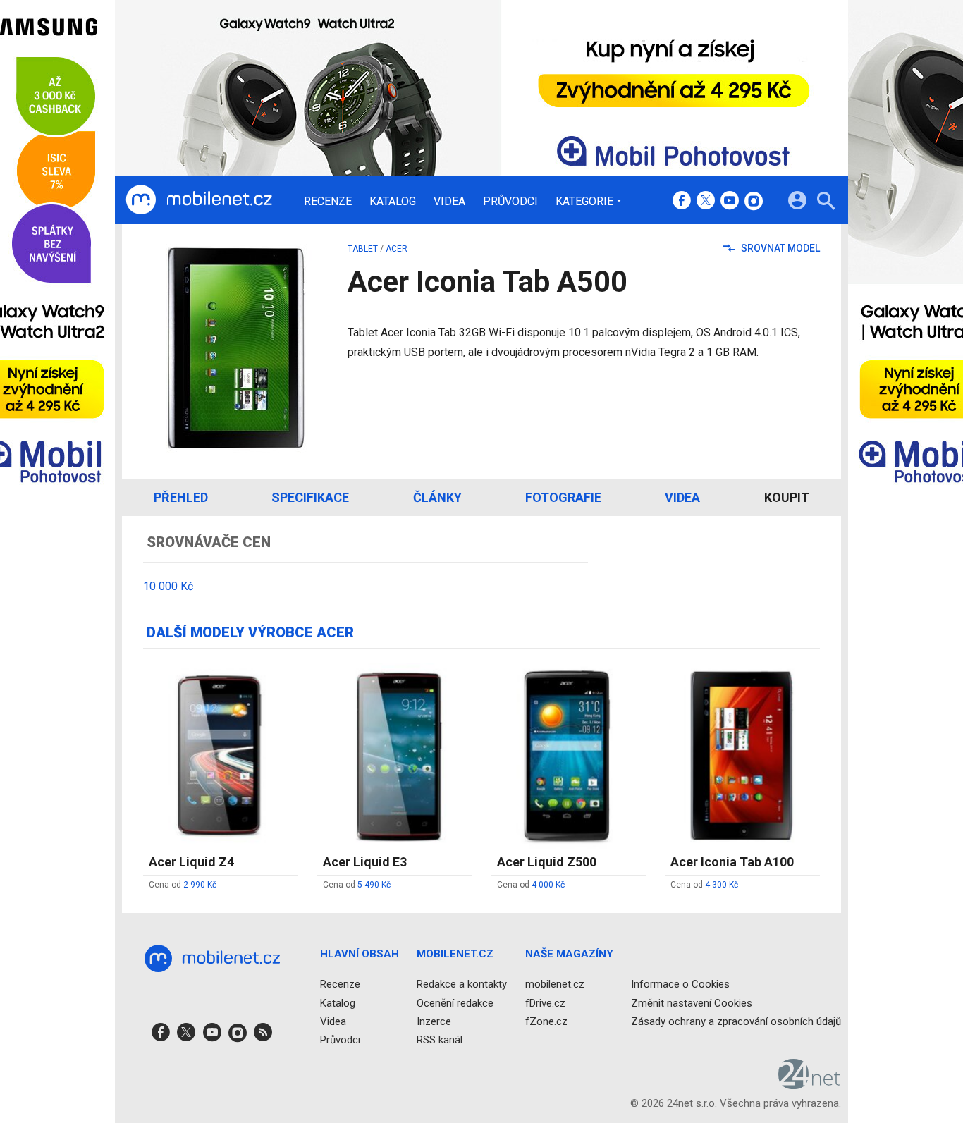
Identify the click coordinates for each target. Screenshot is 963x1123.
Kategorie (584, 201)
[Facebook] (682, 201)
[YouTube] (730, 201)
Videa (449, 201)
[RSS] (263, 1036)
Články (437, 497)
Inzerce (434, 1021)
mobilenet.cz (554, 984)
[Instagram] (753, 201)
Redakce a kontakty (462, 984)
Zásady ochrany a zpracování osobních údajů (736, 1021)
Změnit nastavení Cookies (691, 1003)
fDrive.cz (545, 1003)
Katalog (392, 201)
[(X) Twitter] (706, 201)
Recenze (328, 201)
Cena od (182, 885)
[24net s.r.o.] (809, 1084)
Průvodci (510, 201)
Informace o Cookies (680, 984)
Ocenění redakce (455, 1003)
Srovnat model (779, 248)
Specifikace (310, 497)
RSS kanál (439, 1039)
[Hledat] (826, 202)
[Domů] (198, 200)
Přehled (181, 497)
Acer (396, 249)
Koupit (786, 497)
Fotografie (563, 497)
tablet (363, 249)
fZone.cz (546, 1021)
